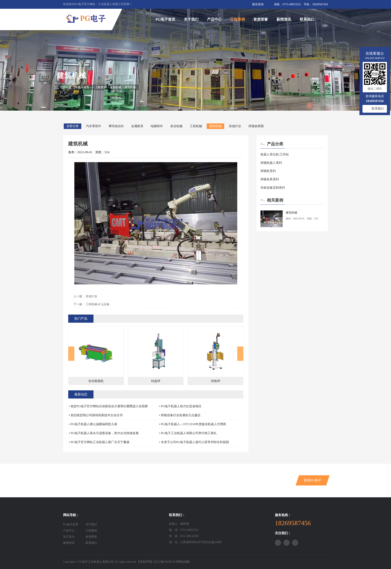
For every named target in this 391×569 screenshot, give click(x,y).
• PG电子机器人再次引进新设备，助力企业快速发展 (104, 433)
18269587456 (320, 4)
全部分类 (72, 126)
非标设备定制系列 (272, 187)
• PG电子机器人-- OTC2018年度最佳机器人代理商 (192, 424)
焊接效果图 (256, 126)
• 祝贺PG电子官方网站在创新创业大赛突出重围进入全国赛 (108, 406)
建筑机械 (115, 87)
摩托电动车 (116, 126)
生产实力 (69, 536)
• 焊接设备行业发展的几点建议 (180, 415)
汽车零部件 (93, 126)
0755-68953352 (292, 4)
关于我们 (191, 19)
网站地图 (184, 561)
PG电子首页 (165, 19)
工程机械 (196, 126)
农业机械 (176, 126)
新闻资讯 (284, 19)
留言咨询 (258, 4)
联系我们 (307, 19)
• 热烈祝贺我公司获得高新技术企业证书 (96, 415)
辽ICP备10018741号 (166, 561)
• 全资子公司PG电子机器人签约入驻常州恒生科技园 (194, 442)
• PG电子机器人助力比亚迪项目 (180, 406)
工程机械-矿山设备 (98, 304)
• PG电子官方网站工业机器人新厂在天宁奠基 (99, 442)
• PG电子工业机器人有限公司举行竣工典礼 (188, 433)
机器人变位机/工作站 (274, 154)
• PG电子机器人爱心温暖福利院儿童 (93, 424)
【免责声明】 (145, 561)
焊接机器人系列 (271, 162)
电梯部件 (157, 126)
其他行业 (235, 126)
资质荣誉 (260, 19)
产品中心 (214, 19)
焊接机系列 (268, 171)
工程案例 (237, 19)
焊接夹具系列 (269, 179)
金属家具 (137, 126)
